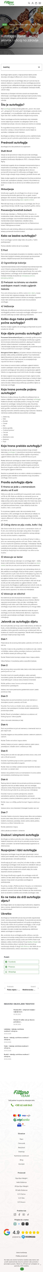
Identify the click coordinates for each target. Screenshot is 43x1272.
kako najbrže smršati (27, 200)
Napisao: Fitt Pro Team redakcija (19, 24)
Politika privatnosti (21, 1256)
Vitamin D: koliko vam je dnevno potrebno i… (24, 1021)
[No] (41, 1265)
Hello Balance (25, 946)
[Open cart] (36, 3)
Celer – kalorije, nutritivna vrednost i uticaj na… (16, 1047)
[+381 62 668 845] (12, 1105)
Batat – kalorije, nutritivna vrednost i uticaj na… (16, 1038)
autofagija (7, 109)
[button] (39, 67)
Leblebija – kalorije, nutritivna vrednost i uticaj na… (14, 1030)
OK (22, 1269)
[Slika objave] (8, 1012)
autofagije (37, 399)
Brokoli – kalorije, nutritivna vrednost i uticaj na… (16, 1055)
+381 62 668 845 (23, 1105)
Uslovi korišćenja (21, 1252)
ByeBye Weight (32, 942)
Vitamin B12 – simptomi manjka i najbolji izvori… (24, 1011)
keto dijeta (31, 293)
